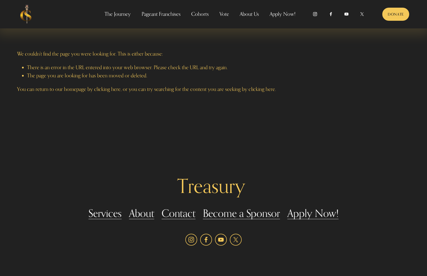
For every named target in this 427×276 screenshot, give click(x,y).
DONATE (396, 14)
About (141, 213)
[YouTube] (346, 14)
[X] (362, 14)
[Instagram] (315, 14)
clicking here (107, 89)
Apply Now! (283, 14)
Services (105, 213)
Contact (178, 213)
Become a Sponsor (241, 213)
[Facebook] (330, 14)
